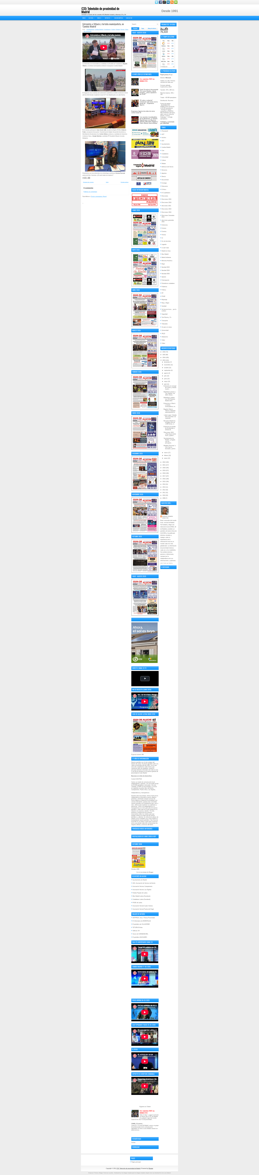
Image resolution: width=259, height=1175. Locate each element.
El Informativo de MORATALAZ (142, 921)
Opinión (164, 277)
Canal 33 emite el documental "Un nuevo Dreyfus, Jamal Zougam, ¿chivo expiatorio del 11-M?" (149, 92)
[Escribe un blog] (85, 178)
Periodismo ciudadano (168, 283)
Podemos (164, 286)
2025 (163, 354)
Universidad (165, 330)
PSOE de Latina (137, 902)
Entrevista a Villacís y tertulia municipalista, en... (170, 405)
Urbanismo (165, 337)
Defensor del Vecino (167, 167)
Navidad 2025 (166, 273)
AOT (163, 134)
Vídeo (163, 343)
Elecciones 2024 (166, 212)
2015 (163, 481)
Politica (164, 290)
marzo (166, 452)
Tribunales (165, 324)
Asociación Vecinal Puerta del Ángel (143, 909)
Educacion (165, 186)
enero (165, 458)
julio (165, 376)
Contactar (129, 18)
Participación (165, 280)
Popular (135, 28)
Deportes (108, 18)
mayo (165, 381)
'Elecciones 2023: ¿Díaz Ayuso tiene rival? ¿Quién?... (170, 434)
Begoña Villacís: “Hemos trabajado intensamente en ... (170, 410)
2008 (163, 498)
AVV (163, 141)
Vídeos (99, 18)
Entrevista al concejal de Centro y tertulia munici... (170, 387)
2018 (163, 473)
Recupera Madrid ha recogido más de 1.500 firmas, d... (169, 422)
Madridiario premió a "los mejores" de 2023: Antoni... (169, 393)
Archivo (164, 137)
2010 (163, 495)
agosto (166, 373)
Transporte (165, 320)
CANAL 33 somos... (137, 1123)
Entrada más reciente (88, 182)
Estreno (164, 228)
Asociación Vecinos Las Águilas (142, 889)
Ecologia (164, 183)
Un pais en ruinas (167, 327)
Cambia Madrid (99, 29)
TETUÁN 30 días (138, 927)
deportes (164, 173)
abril (165, 384)
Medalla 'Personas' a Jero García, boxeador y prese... (170, 447)
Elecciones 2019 (166, 202)
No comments (87, 31)
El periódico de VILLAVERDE (141, 924)
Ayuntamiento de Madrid (140, 880)
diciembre (167, 362)
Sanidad (164, 306)
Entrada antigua (124, 182)
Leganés (164, 244)
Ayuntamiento (90, 29)
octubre (166, 367)
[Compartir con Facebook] (89, 178)
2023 (163, 360)
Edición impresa (118, 18)
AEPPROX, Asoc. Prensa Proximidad (144, 917)
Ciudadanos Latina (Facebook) (141, 899)
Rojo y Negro (165, 303)
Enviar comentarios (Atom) (99, 196)
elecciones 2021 (166, 205)
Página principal (136, 1162)
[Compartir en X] (87, 178)
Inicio (83, 18)
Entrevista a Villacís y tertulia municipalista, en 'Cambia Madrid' (103, 25)
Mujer (163, 264)
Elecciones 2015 (166, 199)
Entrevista (165, 225)
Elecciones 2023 (166, 209)
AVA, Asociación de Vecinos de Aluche (144, 883)
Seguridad (164, 314)
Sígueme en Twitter (145, 1106)
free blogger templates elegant (141, 1172)
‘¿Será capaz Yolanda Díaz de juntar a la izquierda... (170, 416)
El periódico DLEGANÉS (140, 937)
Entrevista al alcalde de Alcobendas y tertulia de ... (170, 428)
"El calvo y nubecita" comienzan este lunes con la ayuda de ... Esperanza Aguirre (149, 103)
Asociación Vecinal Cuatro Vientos (143, 906)
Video (126, 29)
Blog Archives (152, 28)
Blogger (151, 872)
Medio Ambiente (166, 257)
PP (162, 293)
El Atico (164, 189)
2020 (163, 467)
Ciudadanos (107, 29)
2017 (163, 476)
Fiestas (164, 234)
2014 (163, 484)
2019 (163, 470)
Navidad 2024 (166, 270)
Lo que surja (165, 247)
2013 (163, 487)
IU (162, 238)
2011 (163, 492)
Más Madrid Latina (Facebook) (141, 896)
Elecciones (165, 196)
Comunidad (165, 157)
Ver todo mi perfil (166, 563)
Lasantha (111, 1172)
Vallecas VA (136, 930)
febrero (166, 455)
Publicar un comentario (90, 191)
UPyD (163, 333)
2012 (163, 490)
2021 (163, 465)
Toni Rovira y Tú (166, 317)
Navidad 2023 (166, 267)
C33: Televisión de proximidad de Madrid (100, 10)
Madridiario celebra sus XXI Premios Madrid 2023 (169, 399)
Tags (142, 28)
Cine (163, 150)
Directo (122, 29)
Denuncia (164, 170)
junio (165, 378)
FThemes (96, 1172)
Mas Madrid (165, 254)
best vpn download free (156, 1172)
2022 (163, 462)
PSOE (163, 296)
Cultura (91, 18)
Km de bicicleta (166, 241)
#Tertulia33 (165, 131)
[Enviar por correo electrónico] (83, 178)
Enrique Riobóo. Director (167, 517)
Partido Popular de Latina (140, 893)
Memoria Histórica (167, 260)
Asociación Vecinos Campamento (142, 886)
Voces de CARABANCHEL (140, 934)
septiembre (167, 370)
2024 (163, 357)
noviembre (167, 365)
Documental (165, 179)
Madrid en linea (166, 251)
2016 (163, 479)
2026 (163, 352)
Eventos (164, 231)
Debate (118, 29)
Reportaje (164, 299)
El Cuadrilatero (166, 192)
